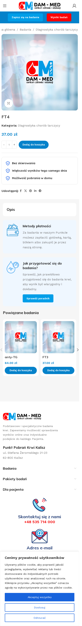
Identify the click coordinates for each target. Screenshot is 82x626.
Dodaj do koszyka (34, 144)
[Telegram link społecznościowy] (40, 190)
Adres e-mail (39, 547)
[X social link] (25, 190)
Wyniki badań (59, 17)
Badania (25, 29)
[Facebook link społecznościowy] (20, 190)
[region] (39, 588)
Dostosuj (39, 607)
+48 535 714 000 (39, 522)
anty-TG (11, 357)
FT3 (45, 357)
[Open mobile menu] (5, 6)
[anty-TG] (21, 337)
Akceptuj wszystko (40, 597)
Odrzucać (40, 617)
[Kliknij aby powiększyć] (8, 103)
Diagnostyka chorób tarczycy (57, 29)
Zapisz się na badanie (25, 17)
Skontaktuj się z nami (39, 516)
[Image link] (22, 416)
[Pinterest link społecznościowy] (30, 190)
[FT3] (59, 337)
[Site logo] (40, 5)
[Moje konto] (74, 6)
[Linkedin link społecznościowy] (35, 190)
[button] (78, 350)
